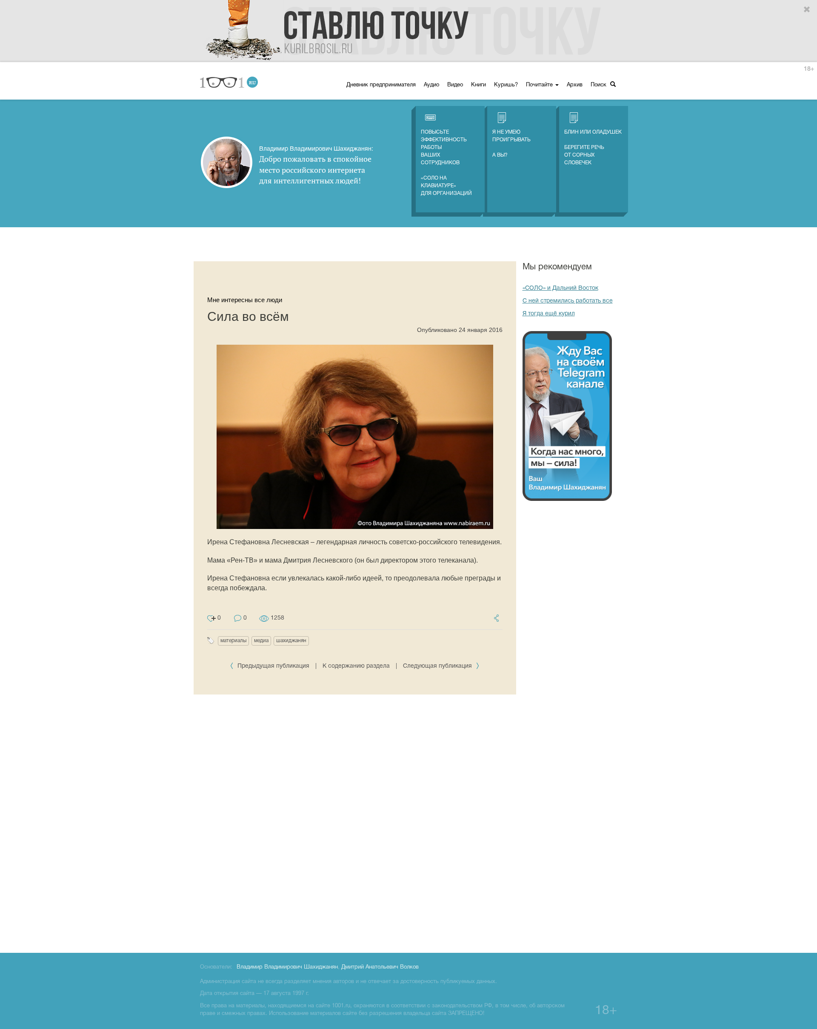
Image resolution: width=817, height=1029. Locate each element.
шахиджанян (291, 640)
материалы (233, 640)
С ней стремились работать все (568, 301)
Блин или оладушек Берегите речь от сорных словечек (593, 147)
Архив (575, 85)
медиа (261, 640)
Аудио (431, 85)
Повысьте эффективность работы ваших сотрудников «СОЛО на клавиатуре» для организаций (446, 163)
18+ (809, 69)
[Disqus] (355, 822)
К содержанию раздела (356, 666)
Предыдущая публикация (273, 666)
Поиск (599, 85)
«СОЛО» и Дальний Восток (560, 288)
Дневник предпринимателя (381, 85)
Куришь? (506, 85)
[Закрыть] (807, 9)
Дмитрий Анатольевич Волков (380, 967)
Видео (455, 85)
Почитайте (540, 85)
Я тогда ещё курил (549, 314)
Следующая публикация (438, 666)
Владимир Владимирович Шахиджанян (287, 967)
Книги (478, 85)
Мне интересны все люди (244, 299)
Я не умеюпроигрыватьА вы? (511, 143)
